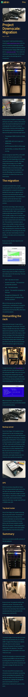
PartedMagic (19, 368)
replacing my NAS (11, 52)
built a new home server (13, 43)
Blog (24, 2)
